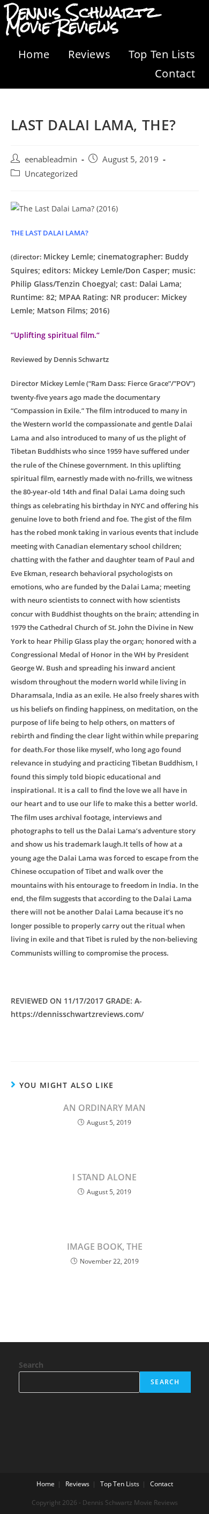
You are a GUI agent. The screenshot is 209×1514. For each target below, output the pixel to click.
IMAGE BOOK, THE (105, 1246)
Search (31, 1365)
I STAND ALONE (104, 1177)
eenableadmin (51, 159)
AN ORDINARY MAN (104, 1108)
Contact (175, 73)
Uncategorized (51, 174)
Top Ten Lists (162, 54)
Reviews (89, 54)
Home (34, 54)
